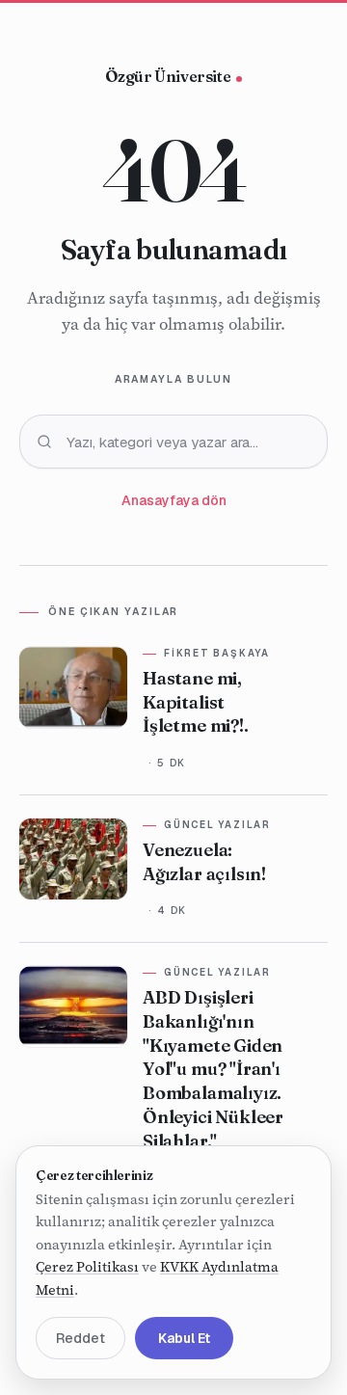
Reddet (80, 1338)
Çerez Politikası (87, 1266)
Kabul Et (184, 1338)
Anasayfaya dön (174, 500)
